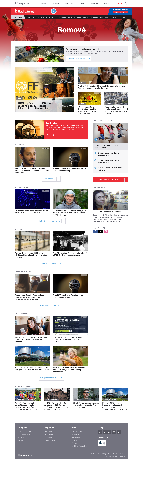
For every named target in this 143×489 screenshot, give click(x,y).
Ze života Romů (21, 314)
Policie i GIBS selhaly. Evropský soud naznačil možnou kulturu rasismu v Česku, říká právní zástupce (114, 406)
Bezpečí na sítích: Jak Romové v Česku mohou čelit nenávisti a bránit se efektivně (31, 339)
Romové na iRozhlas (23, 386)
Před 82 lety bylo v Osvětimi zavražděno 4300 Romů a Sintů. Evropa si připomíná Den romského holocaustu (57, 406)
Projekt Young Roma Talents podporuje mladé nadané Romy (69, 169)
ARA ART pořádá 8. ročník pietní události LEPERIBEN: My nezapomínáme (70, 254)
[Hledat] (125, 3)
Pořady (41, 17)
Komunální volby (24, 434)
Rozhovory (104, 17)
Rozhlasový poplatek (79, 446)
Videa (122, 17)
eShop (20, 440)
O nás (85, 17)
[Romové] (71, 30)
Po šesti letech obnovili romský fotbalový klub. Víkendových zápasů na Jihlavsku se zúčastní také (26, 406)
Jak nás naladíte (77, 431)
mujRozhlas (69, 3)
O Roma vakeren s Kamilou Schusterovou (106, 146)
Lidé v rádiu (76, 437)
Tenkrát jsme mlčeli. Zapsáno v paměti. (82, 49)
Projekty (94, 17)
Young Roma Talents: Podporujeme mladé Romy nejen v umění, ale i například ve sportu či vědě (29, 297)
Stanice (81, 3)
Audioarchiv (51, 17)
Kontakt (74, 443)
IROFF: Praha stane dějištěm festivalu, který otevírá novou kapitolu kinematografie (88, 110)
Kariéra (74, 440)
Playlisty (62, 17)
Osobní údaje (102, 454)
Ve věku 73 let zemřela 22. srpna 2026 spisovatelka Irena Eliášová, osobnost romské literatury (101, 87)
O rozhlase (94, 3)
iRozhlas (44, 3)
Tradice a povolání (23, 271)
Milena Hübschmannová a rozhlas (107, 212)
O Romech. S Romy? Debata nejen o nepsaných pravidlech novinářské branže (68, 339)
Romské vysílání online (104, 121)
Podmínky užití (113, 454)
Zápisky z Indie (52, 123)
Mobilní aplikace (51, 440)
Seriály (115, 17)
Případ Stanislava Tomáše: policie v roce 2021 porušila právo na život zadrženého (32, 368)
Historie (18, 229)
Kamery (77, 17)
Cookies (93, 454)
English (122, 454)
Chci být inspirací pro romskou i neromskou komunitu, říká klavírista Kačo (86, 405)
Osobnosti (19, 145)
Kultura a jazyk (22, 187)
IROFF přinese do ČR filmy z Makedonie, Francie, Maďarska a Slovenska (35, 105)
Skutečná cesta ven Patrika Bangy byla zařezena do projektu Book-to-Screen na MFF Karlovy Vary (70, 213)
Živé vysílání (49, 431)
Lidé (70, 17)
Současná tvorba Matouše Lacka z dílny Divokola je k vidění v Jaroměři (31, 212)
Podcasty (48, 437)
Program (56, 3)
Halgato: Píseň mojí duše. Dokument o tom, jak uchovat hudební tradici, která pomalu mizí (32, 170)
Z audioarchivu (100, 188)
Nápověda (75, 434)
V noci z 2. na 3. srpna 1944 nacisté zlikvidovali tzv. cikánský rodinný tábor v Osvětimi (31, 255)
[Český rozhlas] (23, 3)
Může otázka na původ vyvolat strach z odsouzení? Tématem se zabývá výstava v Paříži (116, 110)
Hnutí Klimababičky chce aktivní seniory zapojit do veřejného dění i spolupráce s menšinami (69, 369)
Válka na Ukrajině (24, 431)
